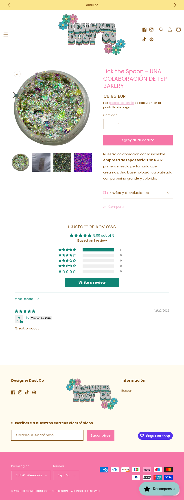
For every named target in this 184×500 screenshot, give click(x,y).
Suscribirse (101, 435)
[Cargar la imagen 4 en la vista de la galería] (83, 162)
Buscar (126, 390)
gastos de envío (121, 103)
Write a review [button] (92, 282)
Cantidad (110, 115)
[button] (6, 34)
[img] (25, 311)
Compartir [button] (116, 206)
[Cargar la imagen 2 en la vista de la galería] (41, 162)
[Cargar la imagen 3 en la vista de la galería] (62, 162)
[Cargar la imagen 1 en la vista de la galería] (20, 162)
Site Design (60, 491)
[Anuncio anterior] (9, 5)
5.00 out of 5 (103, 235)
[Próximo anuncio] (175, 5)
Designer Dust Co (35, 491)
